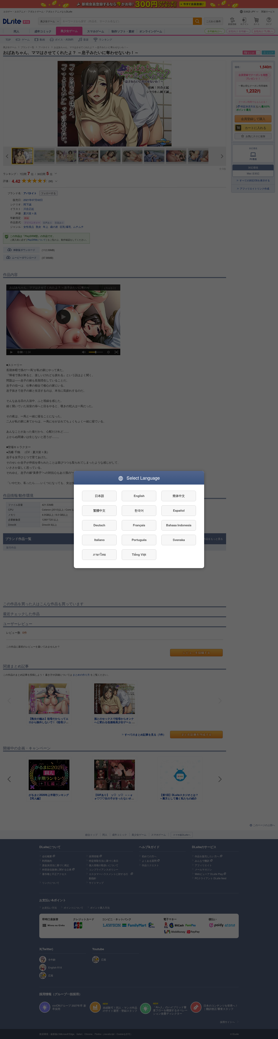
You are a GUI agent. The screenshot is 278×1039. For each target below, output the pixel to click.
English (139, 496)
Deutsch (99, 525)
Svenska (179, 540)
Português (139, 540)
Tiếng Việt (139, 554)
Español (179, 510)
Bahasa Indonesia (178, 525)
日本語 (99, 496)
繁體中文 (99, 510)
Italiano (99, 540)
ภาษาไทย (99, 554)
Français (139, 525)
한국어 (139, 510)
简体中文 (179, 496)
